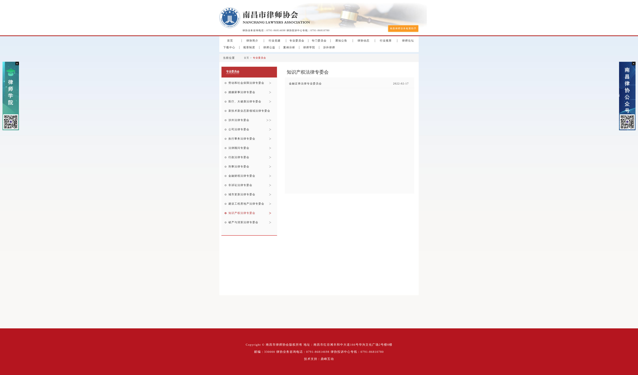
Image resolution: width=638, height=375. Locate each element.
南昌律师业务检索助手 (403, 28)
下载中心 (229, 47)
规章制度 (249, 47)
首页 (230, 40)
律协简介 (252, 40)
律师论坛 (408, 40)
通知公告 (341, 40)
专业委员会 (296, 40)
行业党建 (275, 40)
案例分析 (289, 47)
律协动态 (364, 40)
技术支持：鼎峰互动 (319, 359)
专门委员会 (319, 40)
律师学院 (10, 92)
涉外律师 (329, 47)
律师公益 (269, 47)
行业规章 (386, 40)
